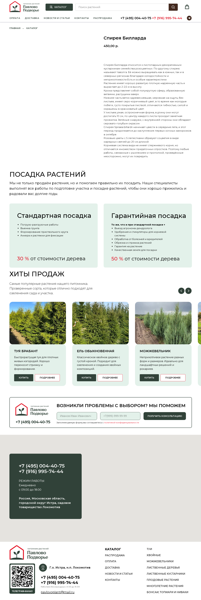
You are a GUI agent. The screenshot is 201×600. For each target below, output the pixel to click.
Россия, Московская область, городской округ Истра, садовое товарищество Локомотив (45, 503)
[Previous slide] (181, 291)
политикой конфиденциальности (121, 422)
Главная (14, 28)
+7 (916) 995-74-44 (167, 18)
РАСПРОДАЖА (102, 18)
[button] (187, 7)
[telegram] (189, 18)
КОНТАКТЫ (81, 18)
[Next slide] (188, 291)
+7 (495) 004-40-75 (135, 18)
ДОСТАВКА (32, 18)
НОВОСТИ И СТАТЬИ (57, 18)
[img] (29, 553)
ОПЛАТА (14, 18)
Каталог (32, 28)
